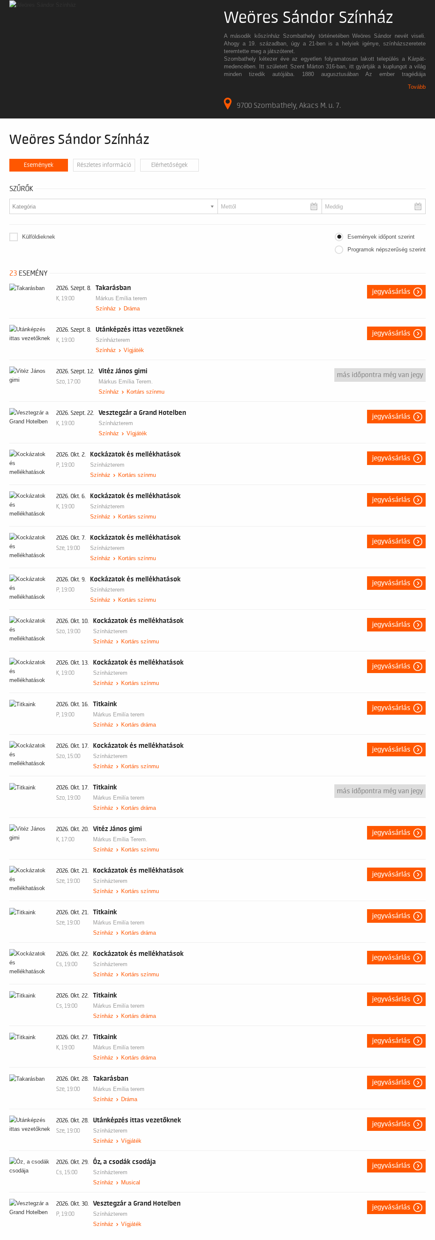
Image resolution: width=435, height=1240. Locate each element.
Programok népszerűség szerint (386, 249)
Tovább (417, 87)
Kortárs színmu (145, 392)
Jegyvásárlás (391, 292)
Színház (106, 308)
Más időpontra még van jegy (380, 375)
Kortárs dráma (138, 724)
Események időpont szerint (381, 237)
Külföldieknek (38, 237)
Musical (130, 1182)
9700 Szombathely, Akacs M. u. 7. (289, 105)
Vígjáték (134, 350)
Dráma (132, 308)
